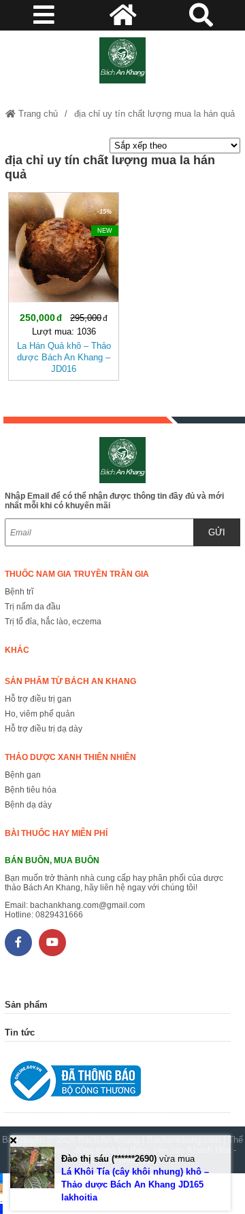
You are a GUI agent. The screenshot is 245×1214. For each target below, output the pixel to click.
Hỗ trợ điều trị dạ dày (43, 729)
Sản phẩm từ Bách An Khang (70, 681)
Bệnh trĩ (19, 591)
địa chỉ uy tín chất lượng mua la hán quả (154, 114)
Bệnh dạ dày (28, 805)
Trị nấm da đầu (33, 606)
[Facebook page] (18, 942)
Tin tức (20, 1032)
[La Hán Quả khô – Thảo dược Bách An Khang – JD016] (63, 284)
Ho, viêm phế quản (40, 714)
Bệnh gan (23, 775)
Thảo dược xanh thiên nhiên (70, 757)
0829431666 (59, 914)
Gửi (216, 532)
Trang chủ (37, 114)
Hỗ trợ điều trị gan (38, 699)
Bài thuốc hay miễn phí (56, 833)
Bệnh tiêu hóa (30, 790)
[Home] (122, 60)
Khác (17, 650)
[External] (117, 1084)
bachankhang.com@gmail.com (87, 905)
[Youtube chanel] (52, 942)
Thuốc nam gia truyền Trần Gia (77, 574)
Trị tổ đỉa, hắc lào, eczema (53, 621)
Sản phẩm (26, 1005)
